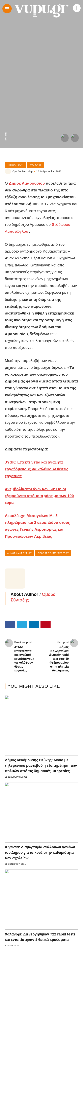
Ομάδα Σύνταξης (22, 171)
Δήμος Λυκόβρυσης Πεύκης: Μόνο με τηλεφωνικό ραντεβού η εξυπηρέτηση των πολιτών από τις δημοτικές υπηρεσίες (41, 765)
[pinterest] (5, 102)
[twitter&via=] (5, 119)
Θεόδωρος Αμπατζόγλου (53, 553)
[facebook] (5, 127)
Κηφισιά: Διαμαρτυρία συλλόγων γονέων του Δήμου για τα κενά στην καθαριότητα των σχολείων (40, 852)
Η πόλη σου (15, 164)
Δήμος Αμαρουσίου (19, 553)
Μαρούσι (35, 164)
